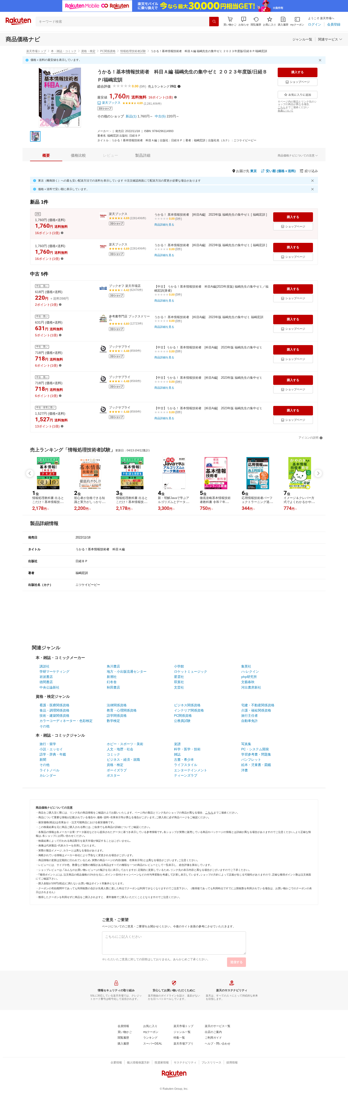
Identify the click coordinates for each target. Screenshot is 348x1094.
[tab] (46, 155)
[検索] (214, 21)
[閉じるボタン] (321, 60)
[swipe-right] (318, 473)
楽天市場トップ (36, 51)
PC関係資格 (108, 51)
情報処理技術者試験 (133, 51)
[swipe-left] (30, 473)
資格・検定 (88, 51)
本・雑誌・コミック (63, 51)
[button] (243, 21)
